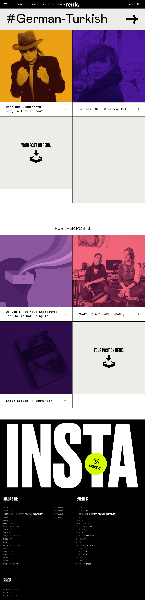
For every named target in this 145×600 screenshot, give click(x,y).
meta (5, 542)
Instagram (58, 514)
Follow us (95, 467)
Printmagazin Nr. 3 (12, 589)
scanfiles (7, 558)
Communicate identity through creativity (23, 514)
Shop (131, 4)
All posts (48, 4)
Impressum (58, 511)
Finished (7, 529)
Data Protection (11, 526)
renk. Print (8, 551)
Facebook (58, 517)
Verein (19, 4)
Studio (33, 4)
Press (5, 548)
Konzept (6, 533)
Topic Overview (10, 564)
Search (6, 561)
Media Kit (7, 539)
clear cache (8, 511)
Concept (6, 517)
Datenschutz (59, 508)
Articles (7, 508)
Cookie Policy (10, 523)
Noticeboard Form (11, 545)
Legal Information (12, 536)
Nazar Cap (7, 592)
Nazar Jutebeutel (11, 596)
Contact (6, 520)
